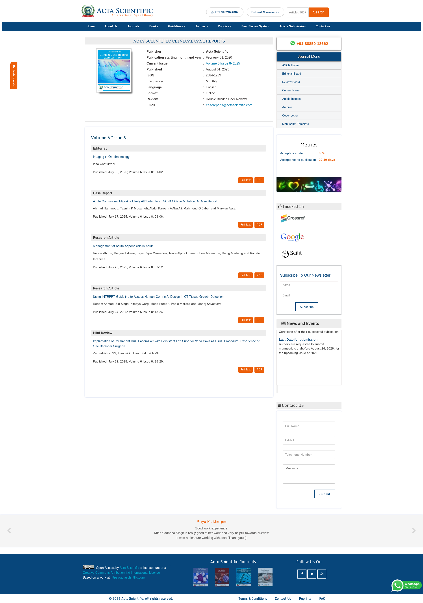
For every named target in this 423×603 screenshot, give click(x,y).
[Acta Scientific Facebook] (301, 574)
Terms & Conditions (252, 598)
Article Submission (292, 26)
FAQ (322, 598)
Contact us (323, 26)
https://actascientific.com (128, 577)
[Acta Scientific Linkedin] (321, 574)
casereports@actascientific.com (228, 105)
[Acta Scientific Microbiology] (201, 577)
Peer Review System (255, 26)
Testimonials (14, 77)
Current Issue (290, 90)
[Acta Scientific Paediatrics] (243, 577)
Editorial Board (291, 73)
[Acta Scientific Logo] (119, 11)
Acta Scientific (294, 388)
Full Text (245, 180)
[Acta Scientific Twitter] (311, 574)
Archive (287, 107)
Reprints (305, 598)
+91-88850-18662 (312, 43)
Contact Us (283, 598)
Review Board (291, 82)
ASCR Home (290, 65)
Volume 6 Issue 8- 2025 (222, 63)
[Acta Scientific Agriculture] (265, 577)
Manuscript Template (295, 124)
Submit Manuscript (265, 12)
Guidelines (175, 26)
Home (91, 26)
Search (318, 12)
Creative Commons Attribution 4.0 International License (121, 572)
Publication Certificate (296, 355)
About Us (111, 26)
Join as (200, 26)
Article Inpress (291, 98)
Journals (133, 26)
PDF (259, 180)
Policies (223, 26)
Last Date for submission (298, 372)
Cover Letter (290, 115)
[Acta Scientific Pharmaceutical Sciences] (222, 577)
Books (153, 26)
